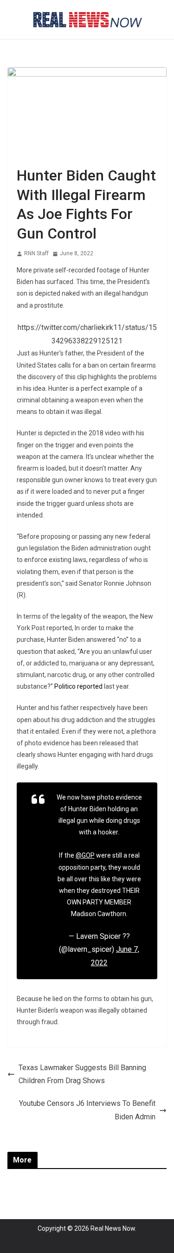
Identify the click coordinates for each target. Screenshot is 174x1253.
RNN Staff (36, 253)
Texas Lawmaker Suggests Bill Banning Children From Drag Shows (82, 1074)
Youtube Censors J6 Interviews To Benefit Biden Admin (87, 1110)
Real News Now (112, 1228)
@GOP (85, 855)
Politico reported (78, 686)
